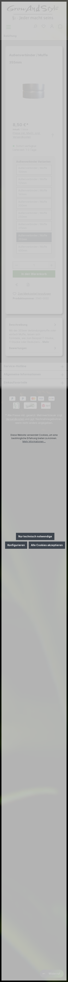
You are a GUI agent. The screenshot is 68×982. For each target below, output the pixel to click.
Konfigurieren (16, 545)
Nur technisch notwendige (35, 536)
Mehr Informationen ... (34, 441)
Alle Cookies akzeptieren (47, 545)
